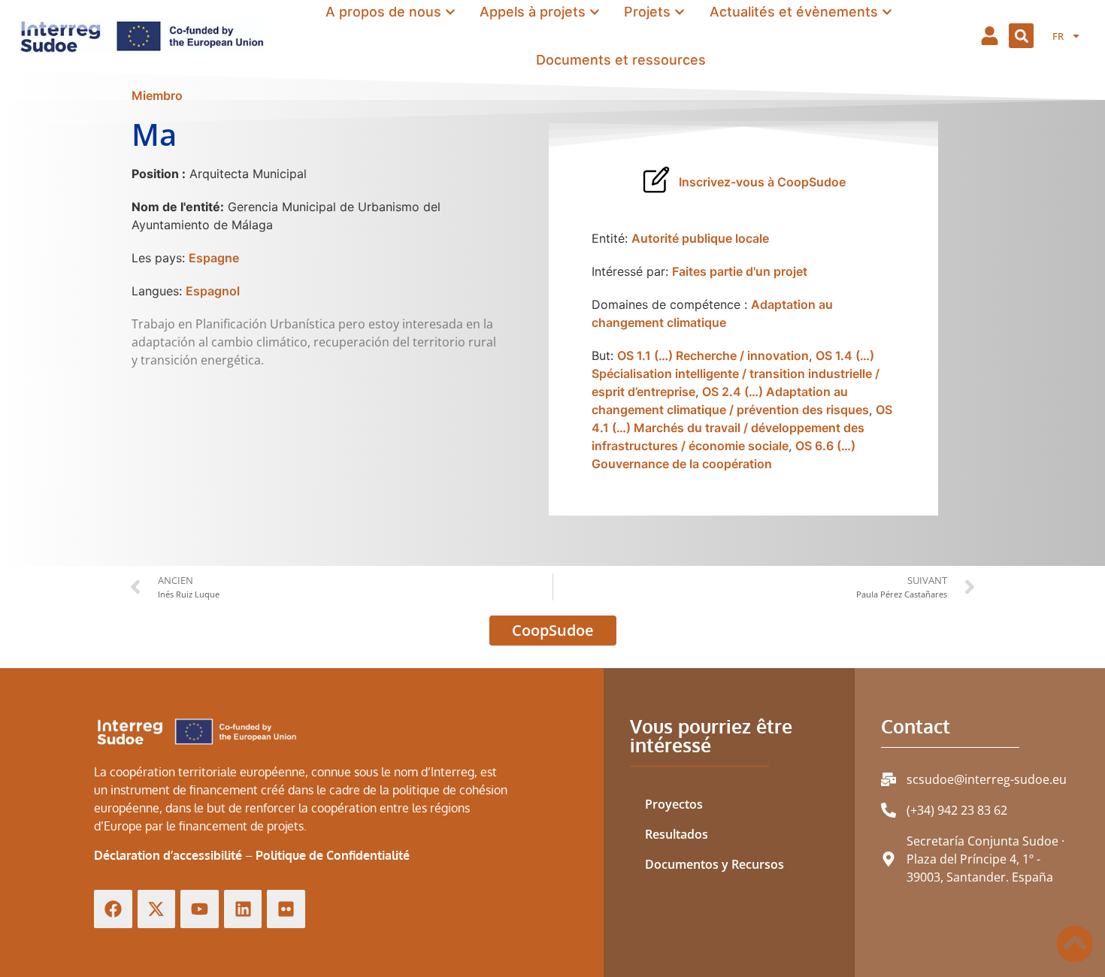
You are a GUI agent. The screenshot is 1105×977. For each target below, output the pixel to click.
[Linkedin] (243, 909)
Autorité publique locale (700, 238)
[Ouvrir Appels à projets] (594, 12)
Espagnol (213, 290)
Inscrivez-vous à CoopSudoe (762, 181)
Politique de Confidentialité (333, 855)
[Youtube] (199, 909)
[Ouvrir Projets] (679, 12)
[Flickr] (286, 909)
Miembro (157, 95)
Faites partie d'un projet (739, 271)
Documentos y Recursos (714, 864)
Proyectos (674, 804)
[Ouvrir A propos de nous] (450, 12)
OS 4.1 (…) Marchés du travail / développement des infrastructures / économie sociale (742, 427)
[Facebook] (113, 909)
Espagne (214, 257)
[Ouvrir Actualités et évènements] (887, 12)
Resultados (676, 834)
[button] (1021, 35)
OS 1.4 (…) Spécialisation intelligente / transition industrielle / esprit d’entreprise (735, 373)
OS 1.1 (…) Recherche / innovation (713, 355)
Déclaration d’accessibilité (168, 855)
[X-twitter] (157, 909)
